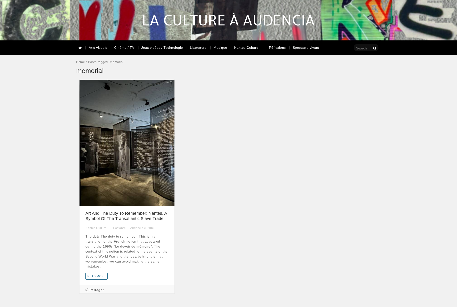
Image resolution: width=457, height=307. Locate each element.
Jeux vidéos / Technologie (162, 47)
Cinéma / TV (124, 47)
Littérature (198, 47)
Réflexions (277, 47)
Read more (96, 276)
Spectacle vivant (306, 47)
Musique (220, 47)
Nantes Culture (246, 47)
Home (80, 62)
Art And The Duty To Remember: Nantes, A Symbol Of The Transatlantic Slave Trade (126, 216)
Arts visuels (98, 47)
